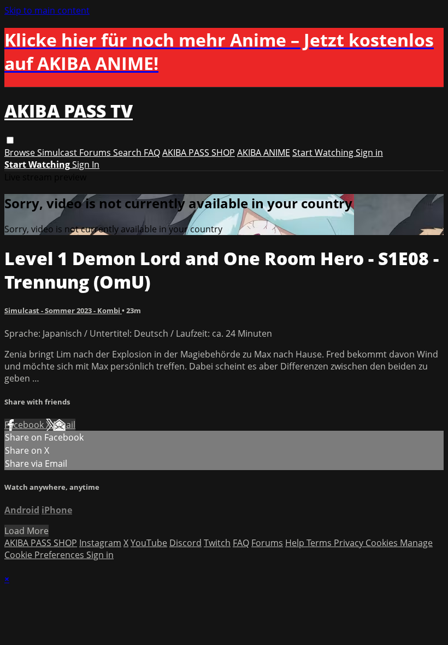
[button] (10, 140)
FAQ (152, 152)
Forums (96, 152)
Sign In (85, 165)
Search (128, 152)
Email (64, 425)
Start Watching (324, 152)
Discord (185, 543)
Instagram (100, 543)
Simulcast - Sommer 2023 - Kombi (63, 310)
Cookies (383, 543)
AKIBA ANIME (263, 152)
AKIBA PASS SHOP (198, 152)
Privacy (350, 543)
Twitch (217, 543)
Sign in (369, 152)
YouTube (149, 543)
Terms (320, 543)
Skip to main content (47, 10)
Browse (20, 152)
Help (295, 543)
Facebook (25, 425)
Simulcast (58, 152)
